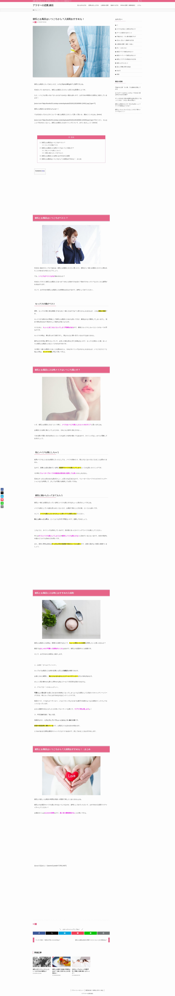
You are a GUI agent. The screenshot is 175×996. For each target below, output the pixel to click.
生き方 (119, 70)
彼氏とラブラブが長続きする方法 (126, 59)
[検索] (141, 1)
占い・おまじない (122, 48)
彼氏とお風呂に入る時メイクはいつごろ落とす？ (58, 148)
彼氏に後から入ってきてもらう (54, 153)
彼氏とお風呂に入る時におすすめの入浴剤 (56, 156)
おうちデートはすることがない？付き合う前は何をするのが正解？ (128, 93)
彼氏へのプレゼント (122, 63)
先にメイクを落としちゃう (53, 150)
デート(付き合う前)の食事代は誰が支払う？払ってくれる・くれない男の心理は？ (128, 99)
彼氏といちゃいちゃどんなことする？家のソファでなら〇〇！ (128, 110)
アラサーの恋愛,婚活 (43, 5)
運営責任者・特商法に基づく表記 (94, 990)
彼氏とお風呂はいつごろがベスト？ (53, 142)
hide (43, 171)
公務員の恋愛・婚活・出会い (125, 44)
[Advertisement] (71, 188)
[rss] (138, 1)
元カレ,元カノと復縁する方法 (125, 40)
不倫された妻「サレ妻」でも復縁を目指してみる (128, 88)
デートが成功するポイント (124, 32)
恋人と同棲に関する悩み (124, 67)
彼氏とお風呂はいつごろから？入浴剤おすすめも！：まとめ (61, 159)
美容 (118, 74)
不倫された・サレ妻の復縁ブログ (126, 36)
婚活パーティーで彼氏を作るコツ (126, 55)
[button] (39, 933)
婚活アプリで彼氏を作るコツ (125, 51)
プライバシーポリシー (78, 990)
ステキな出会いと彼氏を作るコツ (126, 29)
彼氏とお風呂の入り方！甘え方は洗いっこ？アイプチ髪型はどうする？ (128, 105)
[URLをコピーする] (103, 933)
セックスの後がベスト (51, 145)
